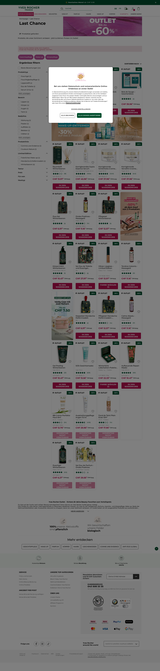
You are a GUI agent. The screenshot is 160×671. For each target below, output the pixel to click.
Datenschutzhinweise (73, 103)
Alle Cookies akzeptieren (89, 115)
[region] (81, 95)
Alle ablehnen (67, 115)
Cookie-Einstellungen (80, 109)
